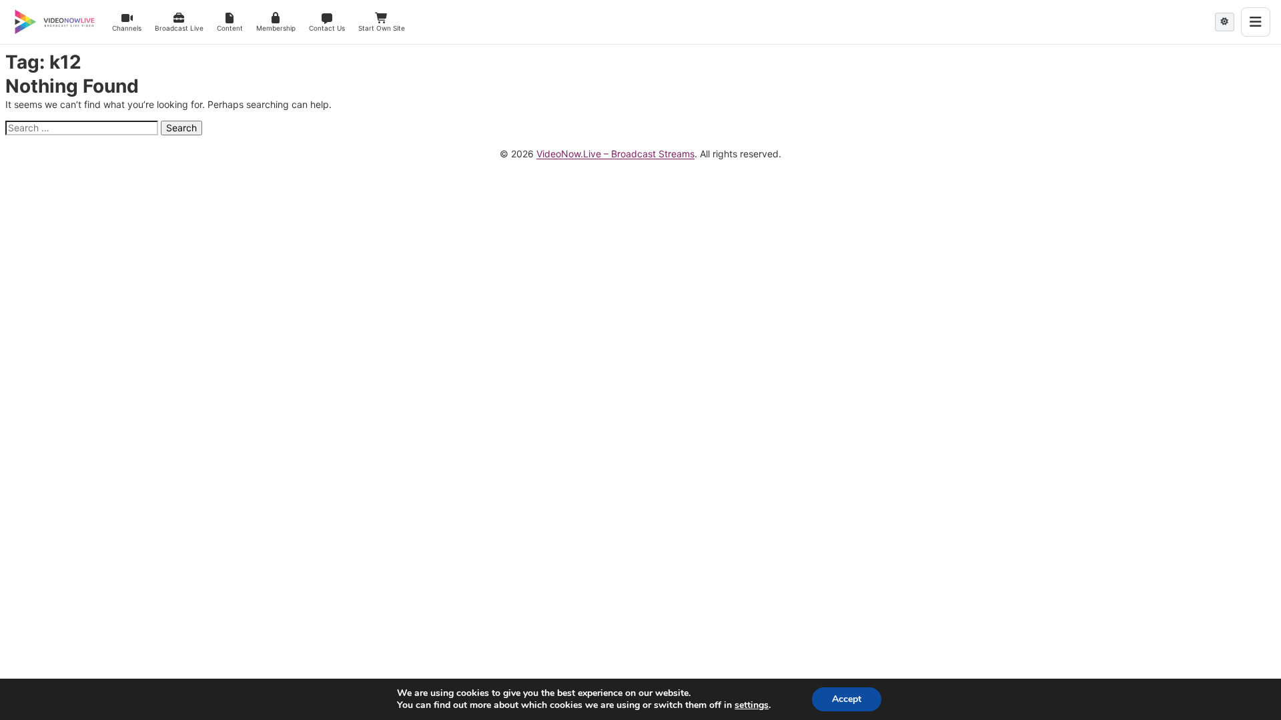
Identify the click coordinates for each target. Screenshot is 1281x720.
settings (752, 705)
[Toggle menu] (1255, 22)
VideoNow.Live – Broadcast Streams (615, 153)
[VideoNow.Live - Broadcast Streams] (55, 22)
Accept (846, 699)
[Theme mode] (1224, 22)
